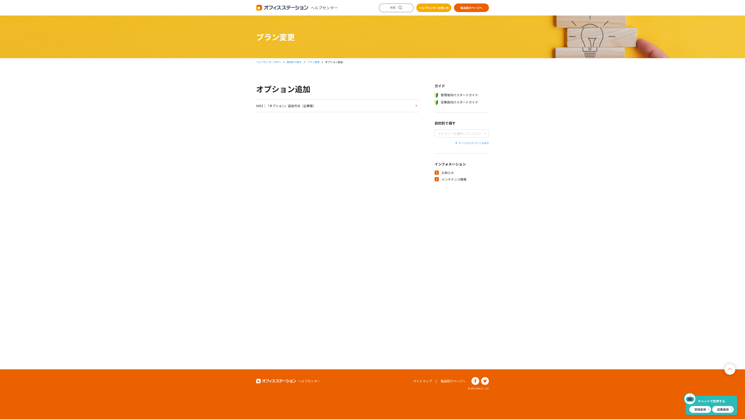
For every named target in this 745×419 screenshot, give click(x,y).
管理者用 (700, 409)
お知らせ (448, 172)
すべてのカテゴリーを (471, 143)
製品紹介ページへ (471, 8)
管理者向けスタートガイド (459, 95)
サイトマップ (422, 381)
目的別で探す (294, 62)
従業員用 (723, 409)
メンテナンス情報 (454, 179)
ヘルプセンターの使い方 (434, 8)
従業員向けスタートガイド (459, 102)
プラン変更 (313, 62)
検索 (393, 7)
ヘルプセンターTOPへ (268, 62)
